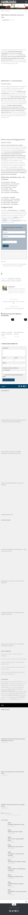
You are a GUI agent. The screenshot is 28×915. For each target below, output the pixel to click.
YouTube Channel (15, 220)
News (2, 11)
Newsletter (15, 217)
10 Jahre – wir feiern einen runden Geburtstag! (16, 659)
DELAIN (9, 683)
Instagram (5, 220)
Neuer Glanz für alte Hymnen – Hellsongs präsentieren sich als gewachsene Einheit (11, 452)
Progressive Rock (22, 695)
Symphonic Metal (7, 699)
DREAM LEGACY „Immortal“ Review (15, 846)
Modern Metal (7, 693)
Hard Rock (21, 685)
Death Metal (4, 683)
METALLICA (22, 691)
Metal (21, 689)
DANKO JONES (17, 278)
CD (26, 681)
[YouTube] (24, 386)
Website (4, 363)
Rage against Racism (14, 697)
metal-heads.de (7, 691)
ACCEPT (2, 681)
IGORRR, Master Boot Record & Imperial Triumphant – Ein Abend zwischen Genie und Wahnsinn (13, 420)
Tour (18, 699)
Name (4, 357)
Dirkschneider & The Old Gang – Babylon (17, 861)
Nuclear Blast (21, 693)
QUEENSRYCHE (5, 697)
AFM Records (6, 681)
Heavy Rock (10, 687)
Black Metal (17, 681)
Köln (5, 689)
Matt (3, 662)
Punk (2, 697)
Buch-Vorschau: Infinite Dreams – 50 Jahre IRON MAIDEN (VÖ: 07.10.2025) (12, 644)
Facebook (9, 83)
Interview (19, 687)
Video (21, 699)
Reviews (9, 822)
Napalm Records (13, 693)
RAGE (9, 697)
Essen (10, 685)
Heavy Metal (4, 687)
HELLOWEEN (15, 687)
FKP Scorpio (13, 280)
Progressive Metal (12, 695)
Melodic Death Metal (14, 689)
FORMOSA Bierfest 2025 (7, 514)
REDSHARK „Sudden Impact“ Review (16, 824)
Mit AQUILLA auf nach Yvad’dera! (15, 831)
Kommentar (5, 348)
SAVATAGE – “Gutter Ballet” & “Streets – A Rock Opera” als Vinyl (6, 334)
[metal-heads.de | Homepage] (11, 2)
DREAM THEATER (5, 685)
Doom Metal (24, 683)
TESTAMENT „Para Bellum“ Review (15, 876)
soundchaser (6, 20)
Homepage (3, 83)
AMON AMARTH (11, 681)
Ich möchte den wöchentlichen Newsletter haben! (13, 375)
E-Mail (4, 240)
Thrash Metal (13, 699)
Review (22, 697)
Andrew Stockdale (11, 278)
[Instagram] (26, 386)
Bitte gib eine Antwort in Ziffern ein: (10, 368)
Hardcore (17, 685)
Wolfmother (19, 280)
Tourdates (7, 11)
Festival (13, 685)
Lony (3, 659)
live (7, 689)
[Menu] (26, 2)
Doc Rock (4, 654)
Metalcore (17, 691)
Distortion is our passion (6, 280)
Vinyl (23, 699)
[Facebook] (19, 386)
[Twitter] (21, 386)
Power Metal (4, 695)
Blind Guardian (22, 681)
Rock (2, 699)
